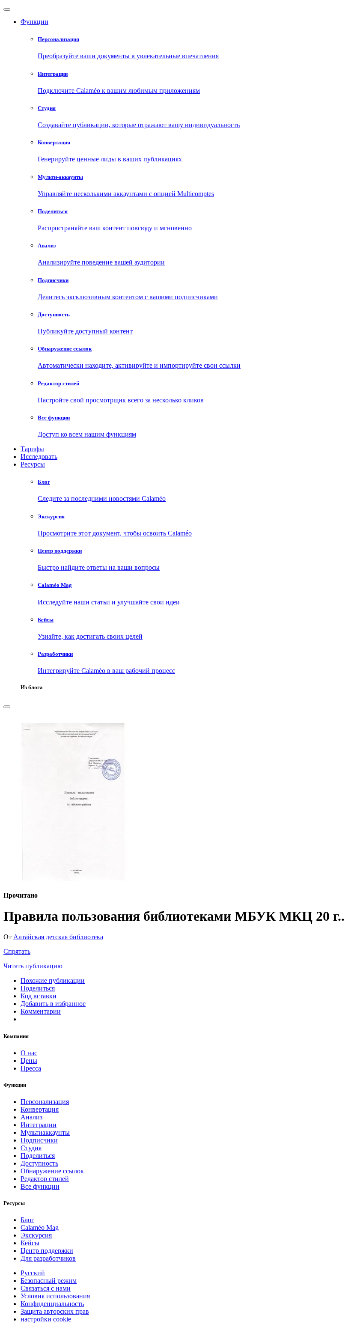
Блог (27, 1219)
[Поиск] (6, 706)
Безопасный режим (49, 1280)
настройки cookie (46, 1319)
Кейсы (30, 1243)
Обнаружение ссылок (52, 1171)
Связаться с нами (46, 1288)
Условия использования (55, 1296)
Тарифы (32, 448)
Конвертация (40, 1109)
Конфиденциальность (52, 1303)
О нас (29, 1052)
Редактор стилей (45, 1178)
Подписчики (39, 1140)
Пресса (31, 1068)
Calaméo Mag (40, 1227)
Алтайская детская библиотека (58, 936)
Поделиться (38, 1155)
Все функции (40, 1186)
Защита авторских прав (55, 1311)
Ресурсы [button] (33, 464)
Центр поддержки (47, 1250)
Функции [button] (34, 21)
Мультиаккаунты (45, 1132)
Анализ (31, 1117)
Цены (29, 1060)
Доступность (39, 1163)
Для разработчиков (48, 1258)
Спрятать (16, 951)
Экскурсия (36, 1235)
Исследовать (39, 456)
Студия (31, 1147)
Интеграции (39, 1124)
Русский (33, 1272)
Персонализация (45, 1101)
